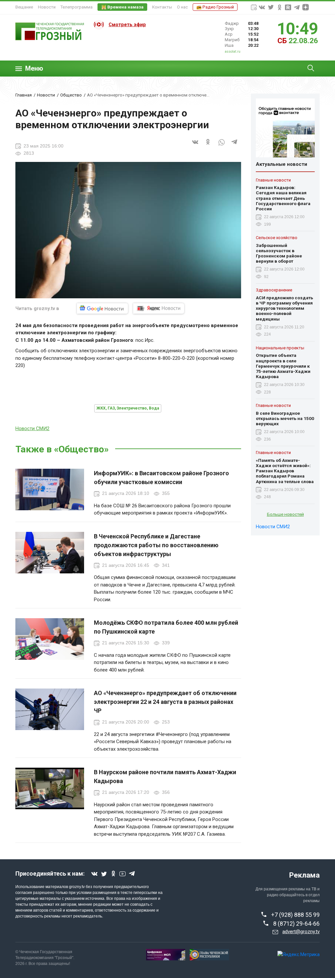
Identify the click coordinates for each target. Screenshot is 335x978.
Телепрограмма (77, 7)
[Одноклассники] (208, 146)
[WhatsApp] (221, 146)
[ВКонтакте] (195, 146)
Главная (23, 94)
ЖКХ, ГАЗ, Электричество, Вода (128, 408)
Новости (47, 7)
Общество (71, 94)
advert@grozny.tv (301, 931)
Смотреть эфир (127, 24)
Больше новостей (285, 514)
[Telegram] (234, 146)
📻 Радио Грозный (215, 7)
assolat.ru (232, 51)
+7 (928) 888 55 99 (295, 914)
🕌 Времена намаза (122, 7)
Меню (34, 68)
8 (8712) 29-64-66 (296, 923)
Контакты (162, 7)
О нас (182, 7)
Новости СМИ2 (32, 428)
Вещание (24, 7)
